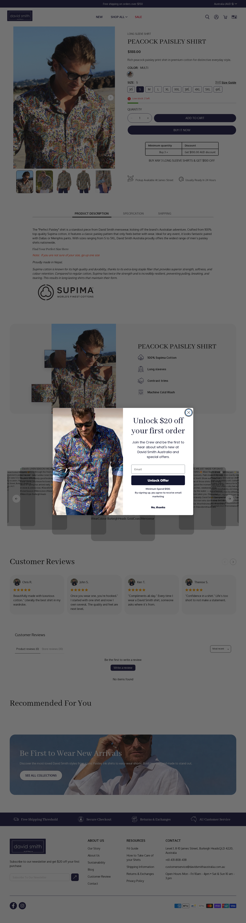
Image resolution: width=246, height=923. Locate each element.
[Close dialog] (188, 412)
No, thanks (158, 507)
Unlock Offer (158, 480)
